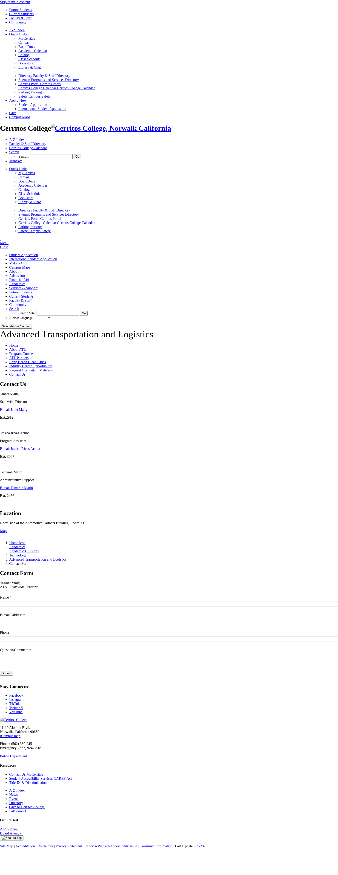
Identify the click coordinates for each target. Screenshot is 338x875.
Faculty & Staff (20, 18)
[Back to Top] (11, 837)
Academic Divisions (24, 551)
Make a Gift (18, 263)
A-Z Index (17, 30)
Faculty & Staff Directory (44, 76)
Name (11, 597)
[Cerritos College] (13, 720)
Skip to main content (15, 2)
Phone (4, 632)
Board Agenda (10, 833)
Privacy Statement (69, 846)
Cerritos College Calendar (56, 88)
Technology (17, 555)
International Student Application (42, 109)
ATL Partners (19, 358)
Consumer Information (156, 846)
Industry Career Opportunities (30, 366)
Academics (17, 284)
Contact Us (17, 374)
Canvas (23, 42)
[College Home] (111, 128)
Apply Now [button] (18, 100)
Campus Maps (19, 117)
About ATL (17, 349)
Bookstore (25, 63)
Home (13, 345)
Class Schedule (29, 59)
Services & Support (23, 288)
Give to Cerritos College (27, 807)
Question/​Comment (21, 650)
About (13, 271)
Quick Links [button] (19, 34)
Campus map (10, 736)
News (13, 795)
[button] (14, 152)
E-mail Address (18, 615)
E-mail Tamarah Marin (16, 488)
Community (17, 22)
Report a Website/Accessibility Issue (110, 846)
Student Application (32, 105)
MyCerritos (26, 38)
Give (12, 113)
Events (14, 799)
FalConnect (17, 811)
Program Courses (21, 354)
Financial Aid (19, 280)
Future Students (20, 10)
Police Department (13, 756)
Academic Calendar (32, 51)
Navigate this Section (16, 326)
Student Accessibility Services (31, 778)
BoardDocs (26, 47)
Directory (16, 803)
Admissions (17, 276)
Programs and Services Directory (48, 80)
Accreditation (25, 846)
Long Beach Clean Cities (27, 362)
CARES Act (63, 778)
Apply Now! (9, 829)
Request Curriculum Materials (31, 370)
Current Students (21, 14)
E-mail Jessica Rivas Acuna (20, 449)
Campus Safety (34, 96)
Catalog (24, 55)
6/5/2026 (201, 846)
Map (3, 531)
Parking (30, 92)
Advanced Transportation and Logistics (37, 559)
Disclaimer (45, 846)
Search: (24, 156)
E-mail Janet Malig (13, 409)
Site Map (6, 846)
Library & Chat (29, 67)
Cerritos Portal (39, 84)
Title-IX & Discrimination (28, 783)
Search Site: (27, 313)
